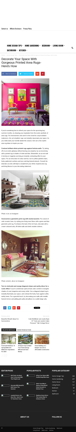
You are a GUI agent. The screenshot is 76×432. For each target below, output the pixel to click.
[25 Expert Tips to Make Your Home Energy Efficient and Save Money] (25, 339)
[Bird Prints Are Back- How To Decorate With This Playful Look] (5, 377)
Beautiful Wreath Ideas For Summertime (10, 320)
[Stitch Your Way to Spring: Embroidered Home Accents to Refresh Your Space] (31, 385)
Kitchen (22, 50)
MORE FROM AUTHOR (24, 330)
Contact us (4, 28)
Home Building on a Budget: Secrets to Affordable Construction (42, 347)
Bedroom (46, 45)
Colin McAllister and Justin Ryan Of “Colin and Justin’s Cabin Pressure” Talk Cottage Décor (38, 321)
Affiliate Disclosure (15, 28)
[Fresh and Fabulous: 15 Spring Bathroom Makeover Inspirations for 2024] (8, 339)
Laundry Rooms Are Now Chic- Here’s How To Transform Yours (17, 397)
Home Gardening (32, 45)
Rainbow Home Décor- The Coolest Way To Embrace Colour (42, 397)
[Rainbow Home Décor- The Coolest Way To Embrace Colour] (31, 397)
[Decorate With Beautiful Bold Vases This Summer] (5, 387)
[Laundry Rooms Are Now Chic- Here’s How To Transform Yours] (5, 397)
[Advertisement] (38, 14)
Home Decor (56, 382)
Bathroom (11, 50)
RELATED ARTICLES (9, 330)
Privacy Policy (27, 28)
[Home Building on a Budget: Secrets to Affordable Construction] (42, 339)
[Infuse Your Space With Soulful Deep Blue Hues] (31, 377)
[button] (72, 48)
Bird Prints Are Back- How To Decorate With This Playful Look (17, 377)
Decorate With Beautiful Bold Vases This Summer (17, 387)
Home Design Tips (14, 45)
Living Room (58, 45)
